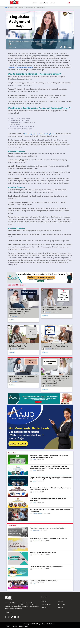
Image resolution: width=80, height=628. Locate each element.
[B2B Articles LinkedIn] (18, 617)
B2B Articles (52, 624)
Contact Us (44, 607)
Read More (11, 319)
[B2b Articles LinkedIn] (70, 47)
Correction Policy (46, 604)
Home (34, 3)
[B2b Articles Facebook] (57, 47)
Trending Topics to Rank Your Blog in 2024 (43, 552)
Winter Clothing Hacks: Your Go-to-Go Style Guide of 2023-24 (48, 538)
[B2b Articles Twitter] (61, 47)
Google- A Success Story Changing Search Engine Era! (47, 566)
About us (43, 601)
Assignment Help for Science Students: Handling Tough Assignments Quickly (20, 311)
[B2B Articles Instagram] (9, 617)
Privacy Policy (62, 604)
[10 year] (40, 398)
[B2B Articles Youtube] (15, 617)
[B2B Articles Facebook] (6, 617)
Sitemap (60, 607)
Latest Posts (43, 3)
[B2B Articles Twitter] (12, 617)
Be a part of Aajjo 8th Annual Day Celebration (43, 580)
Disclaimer (61, 601)
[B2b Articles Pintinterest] (65, 47)
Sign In (53, 3)
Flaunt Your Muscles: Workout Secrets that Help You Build (47, 528)
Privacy (14, 626)
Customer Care (23, 626)
